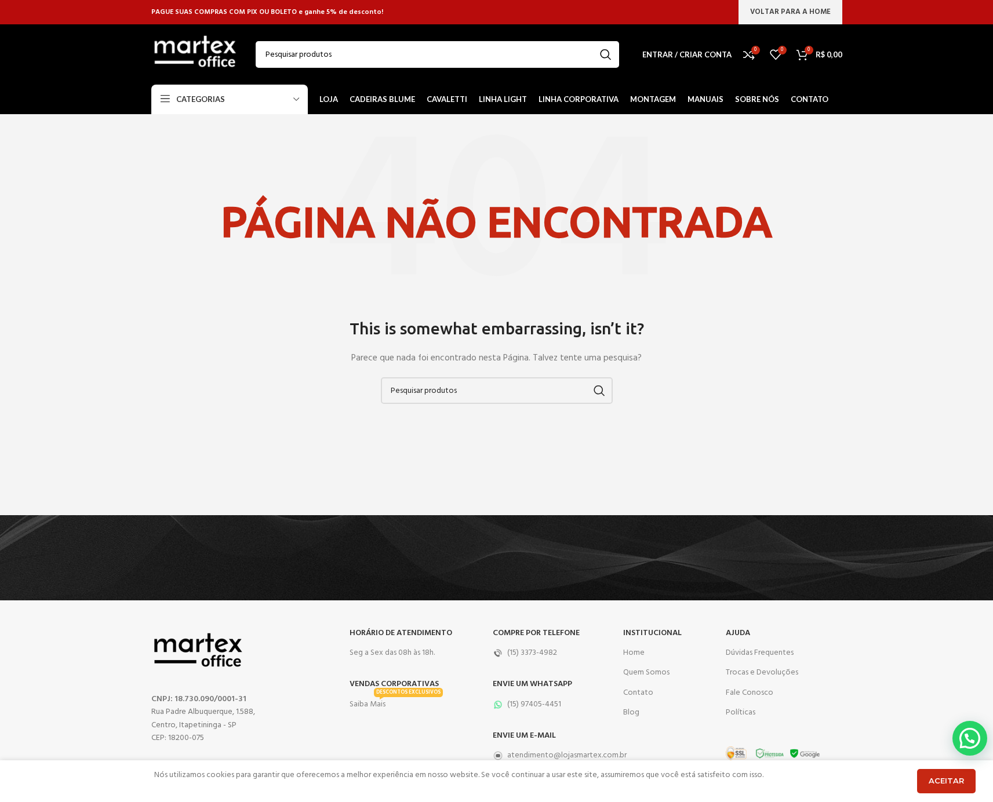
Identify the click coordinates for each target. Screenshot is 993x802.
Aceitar (946, 780)
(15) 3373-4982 (532, 652)
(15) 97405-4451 (534, 704)
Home (634, 652)
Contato (638, 692)
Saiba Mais (395, 703)
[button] (969, 738)
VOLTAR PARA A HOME (790, 12)
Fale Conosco (749, 692)
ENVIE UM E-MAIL (524, 735)
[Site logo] (194, 54)
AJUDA (738, 633)
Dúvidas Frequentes (760, 652)
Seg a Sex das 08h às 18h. (392, 652)
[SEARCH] (605, 54)
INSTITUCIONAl (652, 633)
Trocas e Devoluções (762, 672)
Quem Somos (646, 672)
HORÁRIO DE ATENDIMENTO (401, 633)
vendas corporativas (394, 684)
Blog (631, 712)
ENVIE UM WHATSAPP (532, 684)
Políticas (740, 712)
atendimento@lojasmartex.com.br (552, 755)
